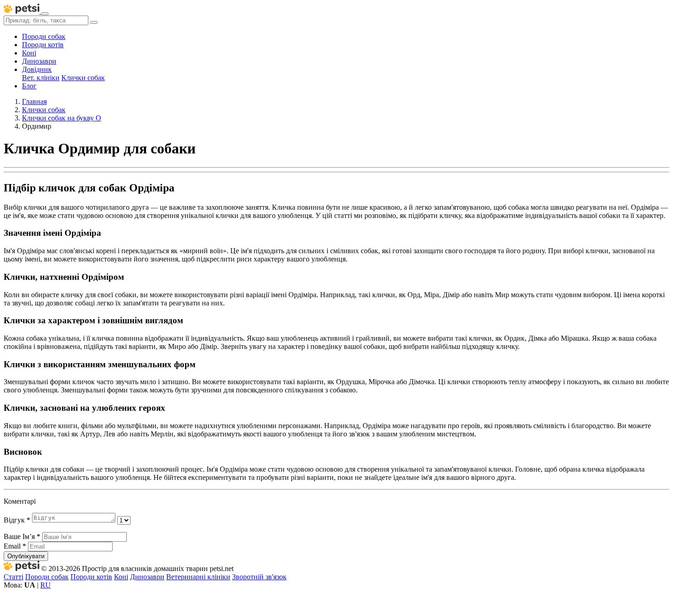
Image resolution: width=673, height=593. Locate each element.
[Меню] (45, 13)
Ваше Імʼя (22, 536)
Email (15, 546)
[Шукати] (94, 22)
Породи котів (43, 45)
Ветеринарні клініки (198, 577)
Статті (13, 577)
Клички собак (83, 78)
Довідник (37, 69)
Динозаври (39, 61)
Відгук (17, 520)
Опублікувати (25, 556)
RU (45, 585)
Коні (29, 53)
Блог (29, 86)
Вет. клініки (41, 78)
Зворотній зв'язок (259, 577)
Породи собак (43, 36)
